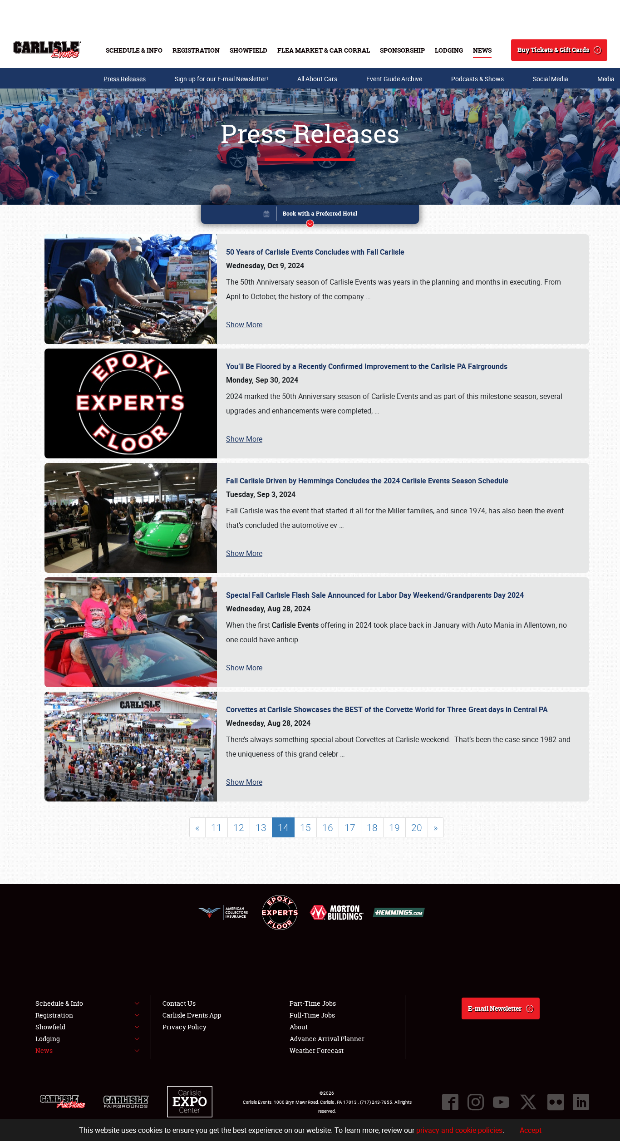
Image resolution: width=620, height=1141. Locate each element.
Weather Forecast (317, 1050)
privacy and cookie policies (459, 1130)
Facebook (450, 1102)
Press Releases (124, 78)
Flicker (555, 1102)
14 (283, 827)
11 (216, 827)
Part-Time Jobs (313, 1003)
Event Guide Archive (394, 78)
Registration (196, 50)
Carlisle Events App (191, 1015)
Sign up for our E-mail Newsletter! (221, 78)
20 (416, 827)
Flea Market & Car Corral (323, 50)
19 (394, 827)
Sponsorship (402, 50)
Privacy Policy (184, 1027)
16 (327, 827)
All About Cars (317, 78)
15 (305, 827)
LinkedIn (581, 1102)
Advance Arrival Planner (327, 1038)
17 (349, 827)
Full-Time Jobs (312, 1015)
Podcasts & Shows (477, 78)
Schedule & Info (134, 50)
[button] (310, 216)
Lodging (449, 50)
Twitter (528, 1102)
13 (261, 827)
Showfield (248, 50)
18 (372, 827)
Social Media (550, 78)
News (482, 50)
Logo (47, 50)
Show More (244, 325)
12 (238, 827)
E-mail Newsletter (495, 1008)
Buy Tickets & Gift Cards (553, 49)
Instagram (475, 1102)
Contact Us (179, 1003)
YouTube (501, 1102)
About (299, 1027)
